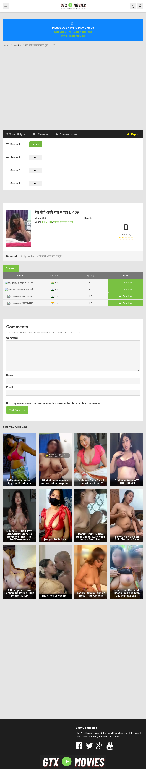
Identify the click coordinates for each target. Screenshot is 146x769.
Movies (17, 45)
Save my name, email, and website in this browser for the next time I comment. (53, 403)
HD (37, 144)
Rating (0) (126, 234)
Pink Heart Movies (73, 36)
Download (11, 268)
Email (10, 387)
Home (6, 45)
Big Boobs (47, 221)
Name (10, 375)
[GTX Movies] (73, 5)
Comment (12, 338)
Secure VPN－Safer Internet (73, 32)
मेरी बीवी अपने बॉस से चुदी (63, 221)
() (68, 134)
